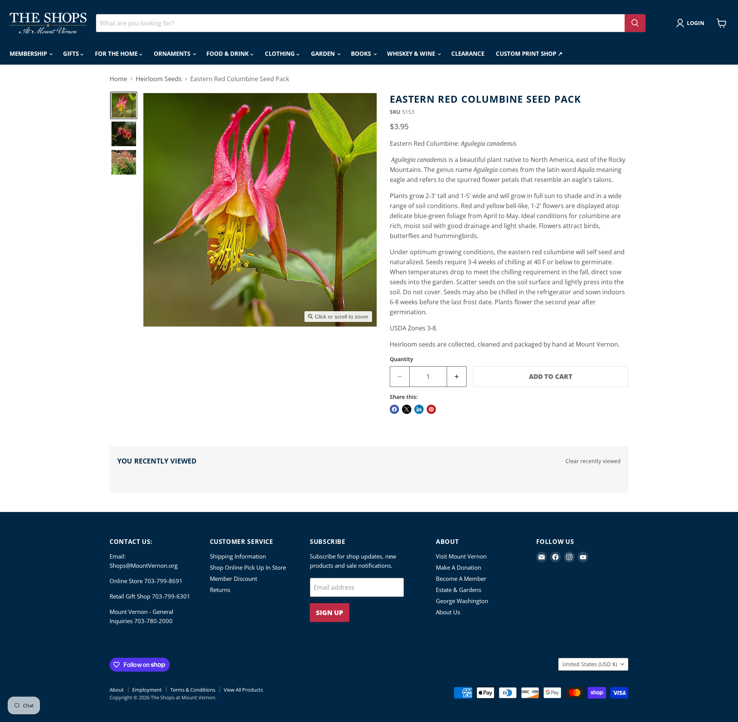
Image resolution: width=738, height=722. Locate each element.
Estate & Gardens (458, 590)
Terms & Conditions (192, 689)
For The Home (117, 53)
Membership (29, 53)
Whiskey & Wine (412, 53)
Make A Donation (458, 567)
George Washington (462, 601)
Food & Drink (228, 53)
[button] (691, 23)
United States (589, 664)
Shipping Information (238, 556)
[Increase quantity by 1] (457, 376)
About (117, 689)
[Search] (635, 23)
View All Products (243, 689)
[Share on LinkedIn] (419, 409)
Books (361, 53)
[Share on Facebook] (394, 409)
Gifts (71, 53)
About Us (448, 612)
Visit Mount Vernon (461, 556)
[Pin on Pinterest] (431, 409)
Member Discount (233, 578)
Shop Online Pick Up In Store (248, 567)
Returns (220, 590)
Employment (147, 689)
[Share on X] (406, 409)
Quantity (401, 359)
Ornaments (173, 53)
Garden (323, 53)
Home (118, 78)
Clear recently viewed (593, 461)
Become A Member (461, 578)
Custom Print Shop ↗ (529, 53)
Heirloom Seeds (159, 78)
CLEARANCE (467, 53)
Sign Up (329, 612)
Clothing (280, 53)
